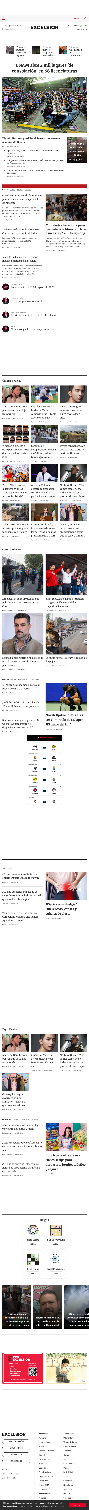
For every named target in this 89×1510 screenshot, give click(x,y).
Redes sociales (69, 1446)
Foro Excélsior (45, 1472)
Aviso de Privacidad (9, 1478)
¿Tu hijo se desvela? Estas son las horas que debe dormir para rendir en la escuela (21, 1168)
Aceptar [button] (77, 1505)
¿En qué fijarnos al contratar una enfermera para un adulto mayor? (20, 876)
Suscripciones (69, 1498)
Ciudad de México (8, 610)
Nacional (5, 146)
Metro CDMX (44, 1485)
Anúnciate (77, 18)
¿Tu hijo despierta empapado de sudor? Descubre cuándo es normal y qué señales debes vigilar (22, 895)
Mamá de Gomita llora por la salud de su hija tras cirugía (14, 410)
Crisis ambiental (46, 1476)
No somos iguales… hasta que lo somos (32, 329)
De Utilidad (68, 1472)
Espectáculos (6, 418)
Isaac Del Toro (35, 679)
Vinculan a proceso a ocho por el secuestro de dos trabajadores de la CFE (15, 452)
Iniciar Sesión (16, 1442)
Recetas (15, 1119)
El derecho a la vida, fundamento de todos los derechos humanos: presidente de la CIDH (43, 530)
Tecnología (5, 220)
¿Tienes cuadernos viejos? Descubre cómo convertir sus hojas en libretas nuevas (22, 1146)
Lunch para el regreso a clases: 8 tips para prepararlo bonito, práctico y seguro (66, 1162)
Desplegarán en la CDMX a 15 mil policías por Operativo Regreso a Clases (20, 602)
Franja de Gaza (45, 1481)
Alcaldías (67, 1451)
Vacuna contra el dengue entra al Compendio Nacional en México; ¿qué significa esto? (20, 917)
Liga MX (13, 679)
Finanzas (43, 1446)
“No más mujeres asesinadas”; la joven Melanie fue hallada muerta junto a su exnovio (22, 51)
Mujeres (42, 1498)
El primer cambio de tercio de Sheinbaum (33, 315)
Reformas (28, 190)
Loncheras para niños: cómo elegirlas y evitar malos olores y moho (22, 1127)
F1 (43, 679)
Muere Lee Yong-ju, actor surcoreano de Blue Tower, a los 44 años (71, 412)
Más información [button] (57, 1506)
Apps (65, 1476)
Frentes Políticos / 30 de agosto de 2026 (32, 287)
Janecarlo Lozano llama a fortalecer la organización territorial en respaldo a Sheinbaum (65, 602)
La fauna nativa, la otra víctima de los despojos (66, 659)
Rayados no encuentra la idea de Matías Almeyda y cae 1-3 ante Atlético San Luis (43, 412)
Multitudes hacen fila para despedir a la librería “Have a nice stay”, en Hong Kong (66, 229)
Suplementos (69, 1434)
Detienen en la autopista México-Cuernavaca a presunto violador (20, 231)
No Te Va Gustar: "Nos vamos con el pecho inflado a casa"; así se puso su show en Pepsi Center (72, 491)
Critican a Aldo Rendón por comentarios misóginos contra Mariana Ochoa (75, 51)
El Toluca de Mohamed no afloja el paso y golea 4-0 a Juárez (21, 687)
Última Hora (81, 29)
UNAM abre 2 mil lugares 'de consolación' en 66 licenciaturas (44, 68)
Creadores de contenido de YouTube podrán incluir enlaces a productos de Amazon (22, 199)
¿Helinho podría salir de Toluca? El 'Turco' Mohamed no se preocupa (21, 704)
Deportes (34, 422)
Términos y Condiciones (11, 1474)
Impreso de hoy (9, 29)
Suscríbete (16, 1461)
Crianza (10, 868)
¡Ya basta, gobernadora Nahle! (27, 301)
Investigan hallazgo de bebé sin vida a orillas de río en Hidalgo (72, 450)
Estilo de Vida (6, 1133)
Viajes (66, 1468)
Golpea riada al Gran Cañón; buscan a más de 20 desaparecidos (76, 149)
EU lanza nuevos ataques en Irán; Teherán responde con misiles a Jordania (49, 51)
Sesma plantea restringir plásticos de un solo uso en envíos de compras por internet (22, 661)
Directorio (6, 1470)
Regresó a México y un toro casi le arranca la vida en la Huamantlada (48, 1321)
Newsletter (16, 1448)
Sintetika (43, 1464)
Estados (19, 190)
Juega (33, 1244)
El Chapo (43, 1489)
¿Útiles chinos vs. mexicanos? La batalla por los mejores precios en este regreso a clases (17, 1319)
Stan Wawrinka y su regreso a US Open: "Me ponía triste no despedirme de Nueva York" (20, 724)
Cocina (66, 1455)
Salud (4, 868)
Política (12, 190)
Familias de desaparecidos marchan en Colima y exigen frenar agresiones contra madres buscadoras (44, 452)
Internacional (11, 166)
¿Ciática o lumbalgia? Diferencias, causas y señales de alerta (61, 909)
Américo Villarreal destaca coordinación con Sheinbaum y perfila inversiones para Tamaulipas (44, 491)
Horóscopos (25, 1119)
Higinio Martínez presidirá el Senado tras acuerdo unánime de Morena (31, 140)
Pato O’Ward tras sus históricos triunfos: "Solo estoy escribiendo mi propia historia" (15, 491)
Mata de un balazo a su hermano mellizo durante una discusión (20, 259)
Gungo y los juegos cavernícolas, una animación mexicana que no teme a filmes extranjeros (71, 530)
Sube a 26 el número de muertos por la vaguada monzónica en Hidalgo (15, 528)
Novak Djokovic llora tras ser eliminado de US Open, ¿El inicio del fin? (65, 719)
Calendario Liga (23, 679)
